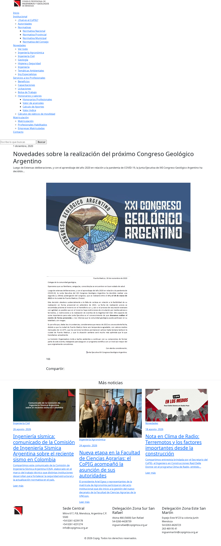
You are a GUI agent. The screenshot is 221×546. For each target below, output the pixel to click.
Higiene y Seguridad (29, 63)
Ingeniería (23, 67)
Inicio (16, 13)
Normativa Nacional (34, 31)
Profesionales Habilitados (32, 124)
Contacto (18, 132)
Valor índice (29, 110)
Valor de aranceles (33, 103)
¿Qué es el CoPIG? (28, 20)
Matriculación (21, 117)
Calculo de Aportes (33, 106)
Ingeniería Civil (26, 56)
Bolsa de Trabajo (27, 92)
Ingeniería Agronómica (31, 52)
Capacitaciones (26, 85)
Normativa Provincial (34, 34)
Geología (23, 59)
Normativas (24, 27)
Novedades (19, 45)
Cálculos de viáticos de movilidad (36, 114)
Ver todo (23, 49)
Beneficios (24, 81)
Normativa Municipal (34, 38)
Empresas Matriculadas (31, 128)
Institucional (20, 16)
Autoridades (25, 23)
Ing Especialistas (27, 74)
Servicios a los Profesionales (29, 77)
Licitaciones (24, 88)
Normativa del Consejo (36, 41)
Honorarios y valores (30, 96)
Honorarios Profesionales (37, 99)
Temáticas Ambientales (31, 70)
